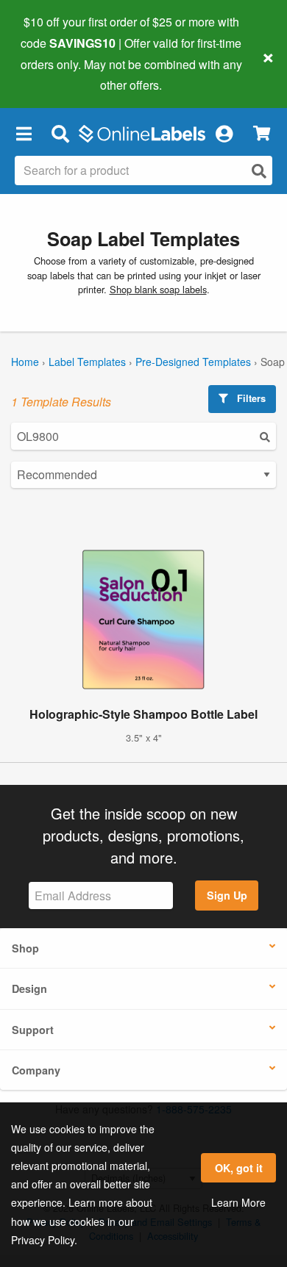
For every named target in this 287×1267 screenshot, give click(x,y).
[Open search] (259, 170)
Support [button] (33, 1029)
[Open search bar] (60, 133)
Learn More (238, 1202)
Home (25, 361)
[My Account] (223, 133)
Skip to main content (53, 74)
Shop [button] (25, 948)
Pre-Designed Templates (193, 361)
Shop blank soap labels (158, 289)
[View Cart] (261, 133)
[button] (23, 133)
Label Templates (87, 361)
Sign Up (227, 895)
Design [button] (29, 988)
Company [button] (36, 1070)
